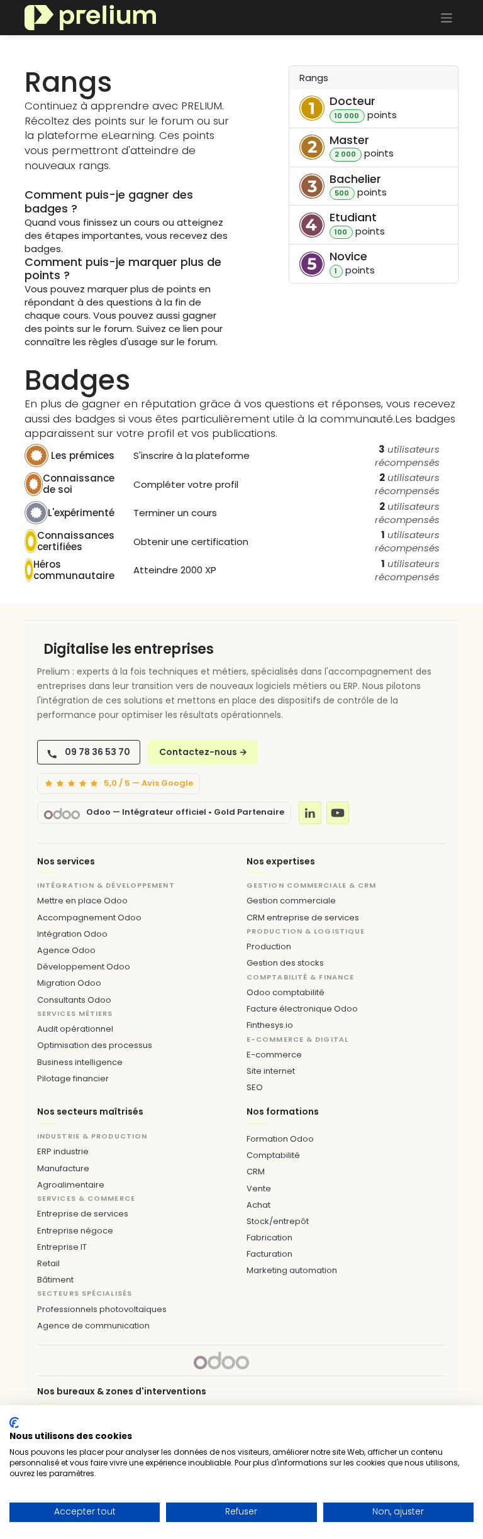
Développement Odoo (83, 967)
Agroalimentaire (70, 1185)
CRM (256, 1172)
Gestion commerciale (291, 901)
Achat (258, 1205)
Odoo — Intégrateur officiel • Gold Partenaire (185, 812)
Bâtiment (55, 1280)
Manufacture (63, 1168)
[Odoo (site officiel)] (62, 812)
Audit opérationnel (75, 1029)
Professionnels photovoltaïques (102, 1309)
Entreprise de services (82, 1214)
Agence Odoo (66, 950)
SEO (255, 1087)
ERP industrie (63, 1151)
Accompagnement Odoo (89, 918)
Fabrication (269, 1238)
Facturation (269, 1254)
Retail (48, 1263)
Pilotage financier (73, 1078)
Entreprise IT (62, 1247)
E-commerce (274, 1055)
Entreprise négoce (75, 1231)
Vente (259, 1188)
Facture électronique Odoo (302, 1009)
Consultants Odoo (74, 1000)
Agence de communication (93, 1326)
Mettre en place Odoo (82, 901)
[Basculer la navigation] (447, 17)
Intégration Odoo (72, 934)
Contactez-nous (203, 752)
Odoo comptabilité (286, 992)
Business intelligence (80, 1062)
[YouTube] (337, 813)
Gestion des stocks (285, 963)
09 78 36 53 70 (97, 752)
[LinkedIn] (310, 813)
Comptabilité (273, 1155)
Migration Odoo (69, 983)
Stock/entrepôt (278, 1221)
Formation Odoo (280, 1139)
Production (269, 946)
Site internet (271, 1071)
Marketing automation (292, 1270)
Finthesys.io (270, 1025)
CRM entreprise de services (303, 918)
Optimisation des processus (94, 1045)
